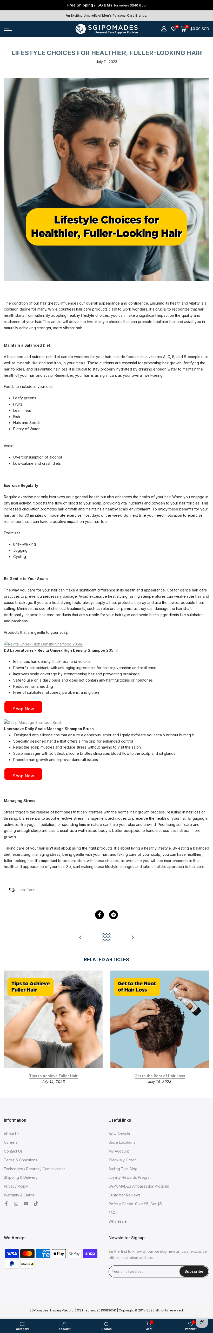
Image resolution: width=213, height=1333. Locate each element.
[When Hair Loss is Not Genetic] (132, 937)
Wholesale (118, 1221)
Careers (11, 1142)
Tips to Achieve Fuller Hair (53, 1076)
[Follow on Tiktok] (36, 1204)
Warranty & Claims (19, 1195)
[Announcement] (106, 5)
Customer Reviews (125, 1195)
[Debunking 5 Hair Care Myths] (81, 937)
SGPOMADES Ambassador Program (139, 1186)
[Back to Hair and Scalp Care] (106, 937)
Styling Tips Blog (123, 1169)
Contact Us (13, 1151)
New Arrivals (119, 1134)
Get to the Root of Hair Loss (160, 1076)
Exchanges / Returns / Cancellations (34, 1169)
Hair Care (27, 890)
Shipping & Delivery (21, 1177)
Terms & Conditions (20, 1160)
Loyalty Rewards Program (130, 1177)
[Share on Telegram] (113, 914)
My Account (119, 1151)
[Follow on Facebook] (6, 1204)
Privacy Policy (16, 1186)
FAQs (113, 1212)
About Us (11, 1134)
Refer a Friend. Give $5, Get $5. (136, 1204)
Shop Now (23, 708)
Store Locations (122, 1142)
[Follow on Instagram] (16, 1204)
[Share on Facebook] (99, 914)
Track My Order (122, 1160)
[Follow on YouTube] (26, 1204)
